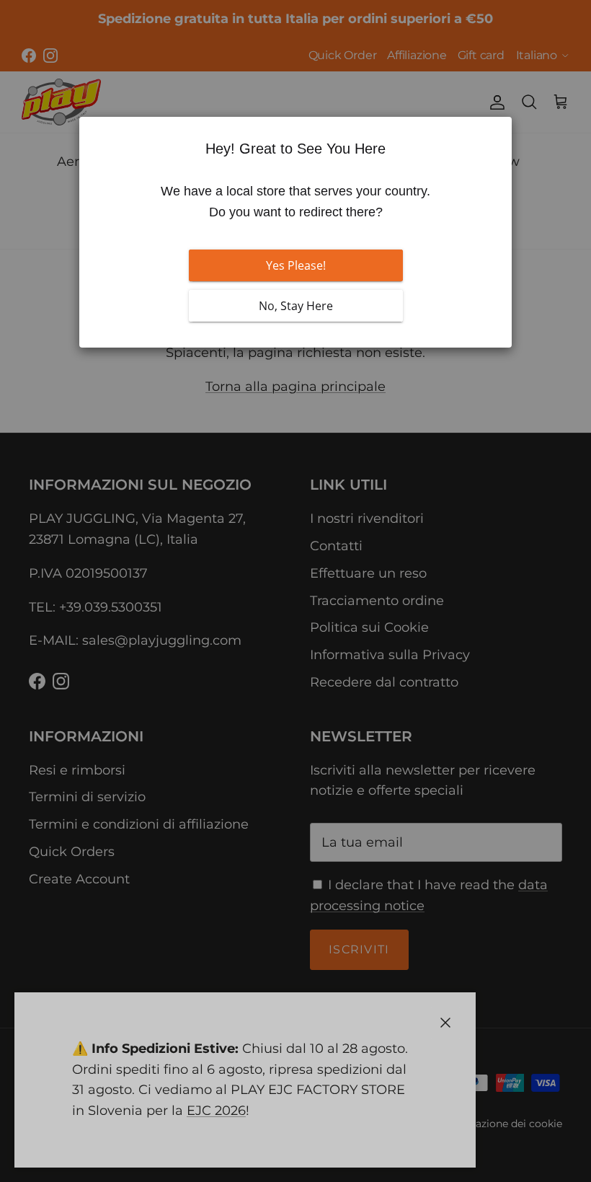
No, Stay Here (296, 306)
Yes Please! (296, 265)
